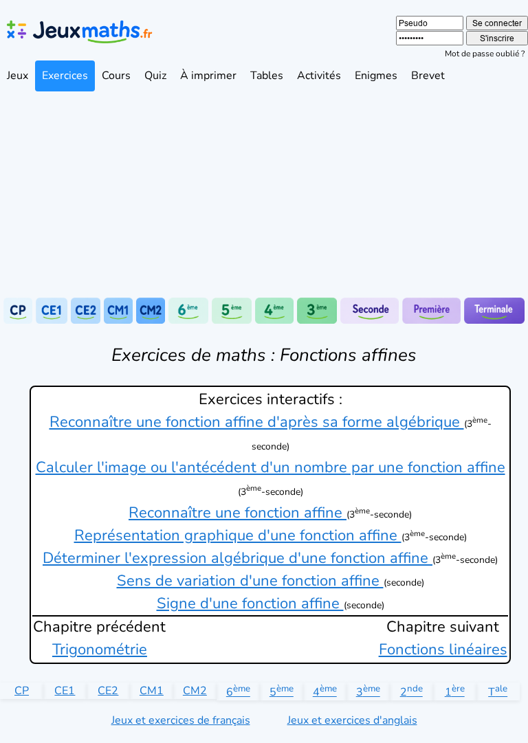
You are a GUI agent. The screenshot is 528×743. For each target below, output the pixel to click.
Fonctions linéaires (443, 649)
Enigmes (376, 75)
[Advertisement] (264, 194)
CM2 (195, 690)
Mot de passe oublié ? (485, 53)
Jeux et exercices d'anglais (352, 720)
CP (21, 690)
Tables (266, 75)
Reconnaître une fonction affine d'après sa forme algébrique (257, 422)
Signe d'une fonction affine (250, 603)
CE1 (64, 690)
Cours (116, 75)
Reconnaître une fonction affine (237, 512)
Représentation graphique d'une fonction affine (238, 535)
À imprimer (208, 75)
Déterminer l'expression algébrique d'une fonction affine (237, 558)
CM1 (152, 690)
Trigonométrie (99, 649)
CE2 (108, 690)
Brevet (428, 75)
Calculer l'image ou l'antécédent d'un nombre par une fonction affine (270, 467)
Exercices (65, 75)
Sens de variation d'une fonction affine (250, 580)
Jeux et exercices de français (180, 720)
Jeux (17, 75)
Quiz (155, 75)
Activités (319, 75)
